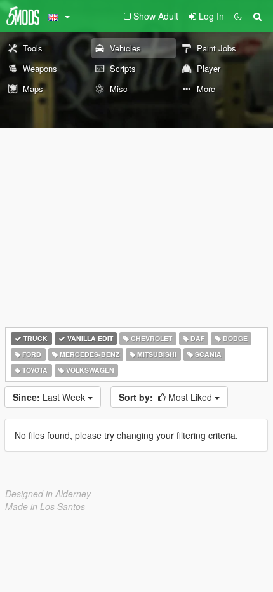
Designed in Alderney (48, 493)
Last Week (50, 397)
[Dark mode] (238, 16)
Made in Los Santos (45, 506)
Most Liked (167, 397)
